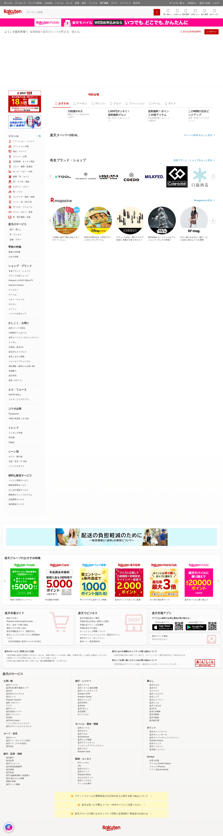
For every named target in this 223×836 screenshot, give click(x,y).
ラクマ (114, 3)
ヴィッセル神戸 (84, 795)
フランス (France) (157, 778)
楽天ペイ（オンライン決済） (19, 752)
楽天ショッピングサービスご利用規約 (23, 646)
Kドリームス (83, 726)
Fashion (48, 3)
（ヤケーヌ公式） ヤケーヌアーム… (60, 357)
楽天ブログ (83, 760)
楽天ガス (153, 699)
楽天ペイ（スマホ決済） (17, 755)
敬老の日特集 (14, 252)
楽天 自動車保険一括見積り (18, 787)
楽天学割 (12, 375)
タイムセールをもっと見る (198, 378)
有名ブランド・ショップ (19, 271)
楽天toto (81, 717)
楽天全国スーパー (14, 723)
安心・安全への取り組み (17, 636)
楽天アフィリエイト (86, 754)
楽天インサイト (156, 758)
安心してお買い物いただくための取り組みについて (134, 672)
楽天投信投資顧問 (14, 778)
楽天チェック (155, 755)
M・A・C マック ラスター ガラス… (160, 357)
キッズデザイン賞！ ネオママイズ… (80, 357)
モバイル (8, 3)
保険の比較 (11, 793)
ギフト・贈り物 (15, 456)
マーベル (12, 295)
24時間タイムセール (18, 333)
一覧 (38, 136)
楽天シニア (154, 708)
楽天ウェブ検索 (84, 751)
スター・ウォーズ (16, 299)
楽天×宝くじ (83, 720)
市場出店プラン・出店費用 (91, 636)
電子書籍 (104, 3)
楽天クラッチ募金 (160, 648)
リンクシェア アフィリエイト (91, 757)
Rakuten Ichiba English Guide (20, 633)
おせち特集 (13, 257)
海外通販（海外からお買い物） (22, 366)
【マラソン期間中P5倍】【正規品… (119, 357)
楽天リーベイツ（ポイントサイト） (24, 337)
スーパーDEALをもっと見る (198, 173)
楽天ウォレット (13, 775)
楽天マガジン (83, 780)
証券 (77, 3)
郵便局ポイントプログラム (20, 495)
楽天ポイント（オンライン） (92, 650)
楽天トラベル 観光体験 (88, 699)
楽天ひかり (83, 742)
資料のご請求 (103, 633)
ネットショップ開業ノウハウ (92, 643)
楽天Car (153, 720)
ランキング (20, 3)
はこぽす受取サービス (18, 490)
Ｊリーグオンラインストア (18, 735)
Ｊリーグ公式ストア (17, 314)
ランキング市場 (15, 433)
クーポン (12, 342)
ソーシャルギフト (16, 466)
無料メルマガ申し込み (16, 640)
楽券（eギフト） (16, 380)
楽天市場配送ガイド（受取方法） (21, 643)
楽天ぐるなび (155, 717)
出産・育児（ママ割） (18, 461)
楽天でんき (154, 697)
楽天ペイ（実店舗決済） (90, 653)
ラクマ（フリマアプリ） (19, 399)
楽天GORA (82, 714)
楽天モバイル (83, 740)
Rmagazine (14, 414)
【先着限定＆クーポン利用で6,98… (100, 357)
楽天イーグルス (84, 792)
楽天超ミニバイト (157, 761)
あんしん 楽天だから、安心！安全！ (205, 674)
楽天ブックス (12, 697)
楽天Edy (9, 758)
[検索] (157, 12)
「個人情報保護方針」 (47, 673)
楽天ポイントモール (158, 746)
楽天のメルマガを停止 (31, 653)
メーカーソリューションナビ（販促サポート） (100, 646)
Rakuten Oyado (85, 708)
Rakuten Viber (84, 763)
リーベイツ (125, 3)
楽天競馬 (82, 723)
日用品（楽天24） (17, 347)
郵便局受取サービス (17, 485)
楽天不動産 (154, 729)
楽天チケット (83, 783)
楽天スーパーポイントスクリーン (164, 749)
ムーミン (12, 309)
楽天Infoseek (83, 748)
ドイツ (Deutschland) (158, 781)
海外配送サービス (16, 504)
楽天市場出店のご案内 (89, 630)
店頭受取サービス (16, 499)
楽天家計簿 (154, 732)
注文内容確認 (14, 653)
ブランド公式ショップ (18, 276)
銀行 (84, 3)
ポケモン (12, 304)
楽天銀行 (10, 769)
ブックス (93, 3)
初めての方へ (12, 630)
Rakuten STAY (84, 705)
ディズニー (13, 290)
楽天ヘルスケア (156, 705)
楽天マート (11, 720)
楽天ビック (11, 708)
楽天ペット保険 (13, 796)
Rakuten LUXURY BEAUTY (21, 280)
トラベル (59, 3)
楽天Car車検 (154, 723)
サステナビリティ (160, 651)
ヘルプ (216, 3)
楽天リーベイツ (13, 726)
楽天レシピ (154, 714)
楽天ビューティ (156, 711)
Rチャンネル (83, 774)
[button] (177, 12)
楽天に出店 (204, 3)
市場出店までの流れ (88, 640)
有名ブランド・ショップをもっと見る (193, 288)
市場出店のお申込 (88, 633)
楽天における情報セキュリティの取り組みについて (134, 663)
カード (69, 3)
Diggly (11, 442)
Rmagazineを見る (203, 471)
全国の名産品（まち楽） (19, 418)
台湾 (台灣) (154, 772)
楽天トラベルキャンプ (87, 702)
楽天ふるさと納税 (16, 356)
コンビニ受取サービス (18, 480)
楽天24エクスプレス (18, 352)
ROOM (12, 437)
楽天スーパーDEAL (17, 328)
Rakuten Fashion (16, 285)
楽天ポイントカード (158, 743)
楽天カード (11, 749)
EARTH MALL (15, 395)
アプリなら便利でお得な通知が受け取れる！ (171, 630)
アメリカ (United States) (160, 775)
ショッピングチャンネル (19, 361)
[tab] (62, 142)
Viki (79, 777)
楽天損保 (10, 781)
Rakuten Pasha (156, 752)
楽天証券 (10, 772)
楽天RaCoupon (13, 732)
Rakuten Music (84, 786)
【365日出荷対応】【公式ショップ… (139, 357)
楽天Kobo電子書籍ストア (17, 699)
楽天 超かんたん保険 (15, 790)
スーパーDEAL (35, 3)
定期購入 (12, 371)
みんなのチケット (85, 789)
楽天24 (136, 3)
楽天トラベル (83, 697)
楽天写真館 (154, 726)
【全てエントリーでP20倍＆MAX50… (199, 357)
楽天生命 (10, 784)
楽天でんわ (83, 745)
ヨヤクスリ (154, 702)
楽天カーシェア (84, 711)
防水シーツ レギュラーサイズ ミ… (180, 357)
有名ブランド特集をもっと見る (196, 428)
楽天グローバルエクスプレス (19, 738)
